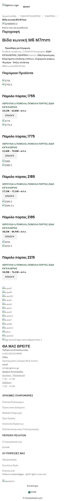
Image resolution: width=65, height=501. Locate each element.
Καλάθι (5, 447)
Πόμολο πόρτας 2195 (18, 217)
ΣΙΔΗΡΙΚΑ (50, 16)
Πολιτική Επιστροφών (13, 402)
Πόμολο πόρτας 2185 (18, 176)
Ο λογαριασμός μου (12, 441)
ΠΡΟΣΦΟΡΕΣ (9, 459)
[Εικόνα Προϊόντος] (7, 84)
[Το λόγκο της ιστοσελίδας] (10, 4)
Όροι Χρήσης (8, 418)
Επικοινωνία (8, 470)
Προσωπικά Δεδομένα (13, 407)
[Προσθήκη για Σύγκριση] (6, 90)
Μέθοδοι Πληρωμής (12, 412)
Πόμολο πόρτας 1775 (18, 136)
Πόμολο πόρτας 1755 (18, 96)
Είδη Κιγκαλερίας (46, 55)
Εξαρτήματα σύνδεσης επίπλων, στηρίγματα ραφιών (28, 58)
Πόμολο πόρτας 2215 (18, 257)
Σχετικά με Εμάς (10, 465)
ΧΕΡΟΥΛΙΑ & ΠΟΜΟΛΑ (14, 103)
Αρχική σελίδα (9, 16)
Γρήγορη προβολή (14, 90)
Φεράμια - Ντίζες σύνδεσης (15, 62)
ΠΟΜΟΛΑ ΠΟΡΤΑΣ (38, 103)
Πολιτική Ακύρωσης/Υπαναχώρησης (20, 429)
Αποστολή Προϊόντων (13, 423)
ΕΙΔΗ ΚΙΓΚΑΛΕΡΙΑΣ (31, 16)
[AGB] (32, 312)
